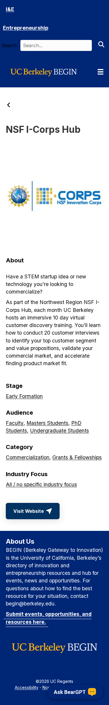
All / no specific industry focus (41, 484)
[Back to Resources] (8, 105)
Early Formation (24, 396)
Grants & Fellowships (77, 457)
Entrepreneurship (25, 28)
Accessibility (26, 687)
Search (9, 45)
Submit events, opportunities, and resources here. (49, 618)
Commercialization (27, 457)
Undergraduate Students (59, 430)
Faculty (15, 423)
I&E (10, 9)
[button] (101, 45)
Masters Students (47, 423)
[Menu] (100, 72)
